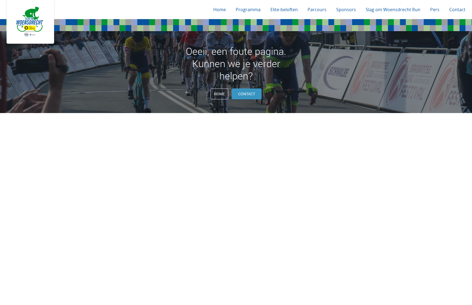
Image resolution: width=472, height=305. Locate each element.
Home (219, 10)
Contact (457, 10)
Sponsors (346, 10)
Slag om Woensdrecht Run (393, 10)
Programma (248, 10)
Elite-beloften (284, 10)
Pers (434, 10)
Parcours (317, 10)
